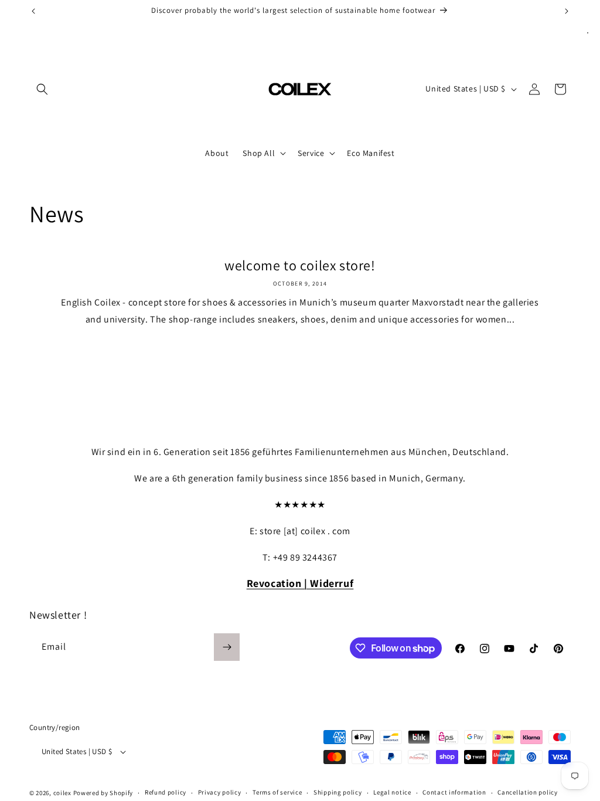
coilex (62, 793)
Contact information (454, 792)
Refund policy (165, 792)
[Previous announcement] (33, 11)
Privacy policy (219, 792)
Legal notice (392, 792)
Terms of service (277, 792)
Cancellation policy (527, 792)
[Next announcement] (566, 11)
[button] (42, 89)
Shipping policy (337, 792)
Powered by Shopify (103, 793)
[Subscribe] (227, 647)
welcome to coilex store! (299, 265)
